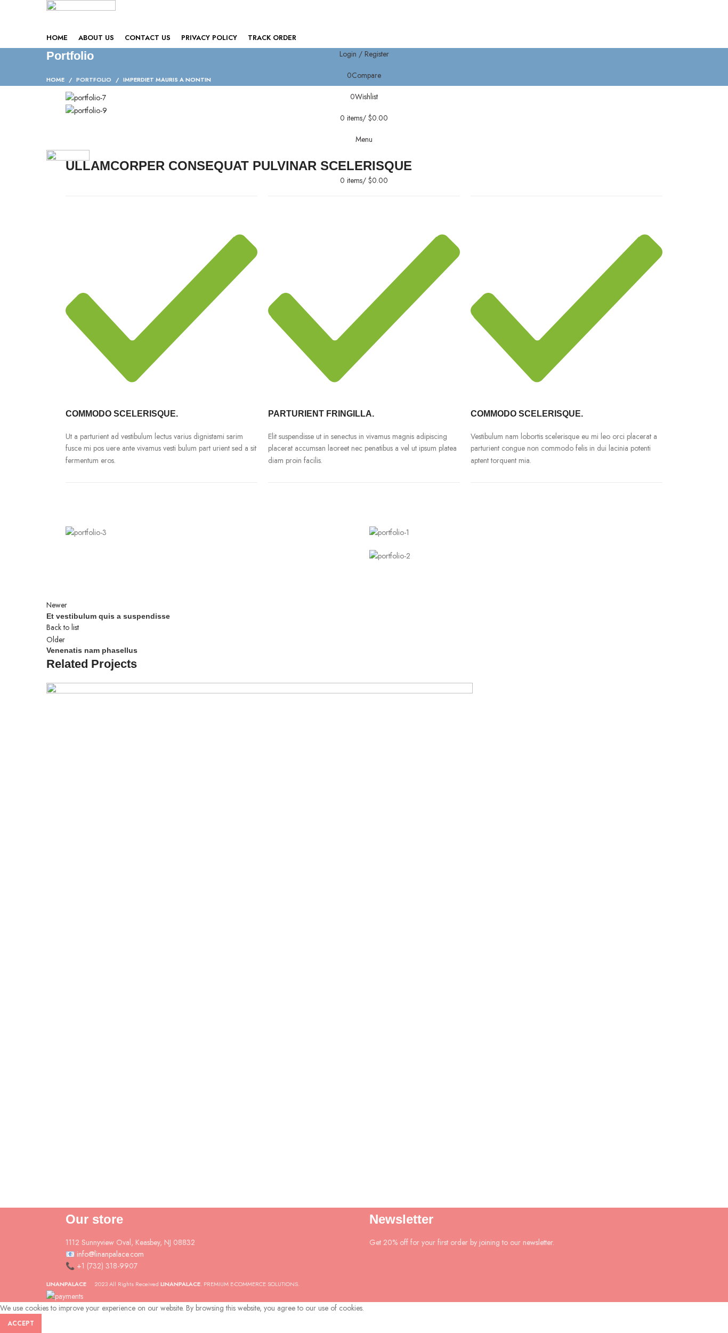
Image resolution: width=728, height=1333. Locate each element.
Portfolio (93, 79)
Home (55, 79)
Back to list (62, 627)
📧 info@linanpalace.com (105, 1254)
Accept (20, 1323)
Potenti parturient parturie (117, 1167)
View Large (59, 1122)
